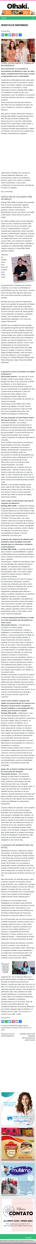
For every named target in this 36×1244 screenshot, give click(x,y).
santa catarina (23, 1028)
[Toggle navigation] (32, 18)
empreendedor (6, 1028)
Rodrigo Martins (20, 1242)
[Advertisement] (18, 154)
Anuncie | (29, 1238)
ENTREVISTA (13, 1026)
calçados (25, 1026)
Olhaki (3, 18)
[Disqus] (18, 1064)
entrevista (15, 1028)
